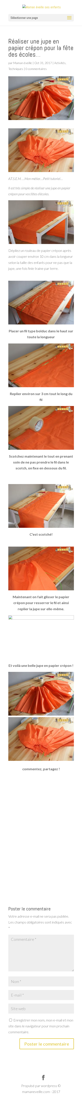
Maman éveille (22, 63)
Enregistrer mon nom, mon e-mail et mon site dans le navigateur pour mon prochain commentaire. (40, 1026)
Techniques (15, 69)
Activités (60, 63)
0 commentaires (36, 69)
